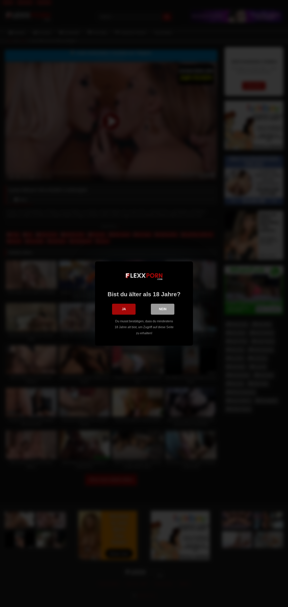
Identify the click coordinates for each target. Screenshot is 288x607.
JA (124, 309)
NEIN (163, 309)
